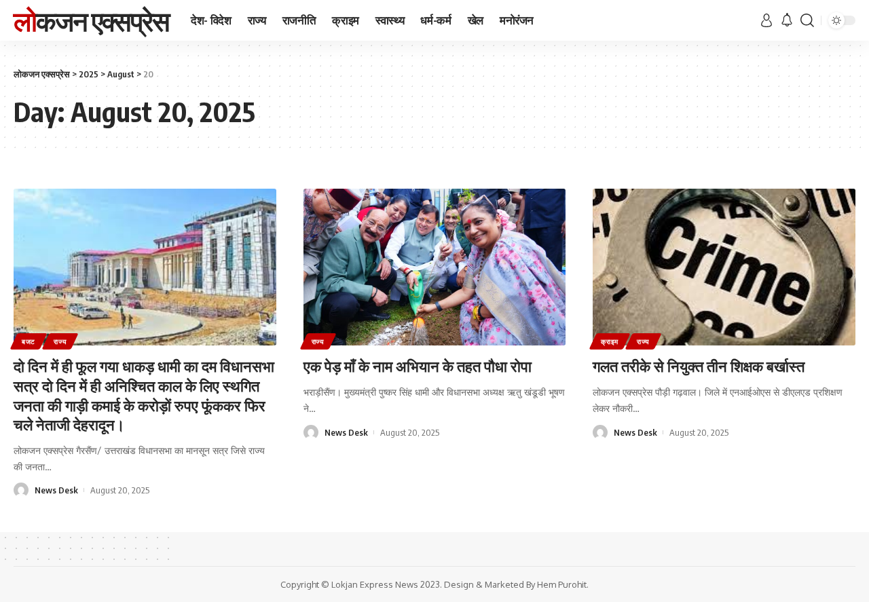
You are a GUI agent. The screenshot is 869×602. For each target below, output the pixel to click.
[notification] (787, 20)
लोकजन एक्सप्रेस (91, 20)
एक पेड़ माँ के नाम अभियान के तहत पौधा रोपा (417, 365)
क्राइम (609, 341)
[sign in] (766, 20)
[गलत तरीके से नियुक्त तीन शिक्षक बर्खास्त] (724, 267)
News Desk (56, 490)
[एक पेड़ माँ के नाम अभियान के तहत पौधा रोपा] (434, 267)
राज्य (60, 341)
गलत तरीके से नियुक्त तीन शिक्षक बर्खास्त (699, 365)
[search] (807, 20)
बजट (28, 341)
